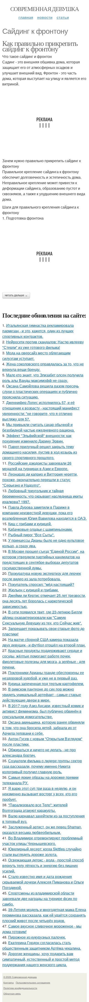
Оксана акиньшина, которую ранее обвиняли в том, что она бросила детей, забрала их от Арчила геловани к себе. (43, 728)
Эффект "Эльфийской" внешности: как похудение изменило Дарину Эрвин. (36, 438)
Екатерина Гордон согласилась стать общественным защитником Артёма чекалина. (41, 945)
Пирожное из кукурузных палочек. (37, 937)
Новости (44, 17)
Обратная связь (12, 993)
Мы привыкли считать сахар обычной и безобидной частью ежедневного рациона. (38, 427)
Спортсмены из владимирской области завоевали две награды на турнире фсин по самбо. (39, 898)
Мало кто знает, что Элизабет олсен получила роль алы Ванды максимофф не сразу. (42, 377)
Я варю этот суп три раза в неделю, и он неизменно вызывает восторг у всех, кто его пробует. (39, 794)
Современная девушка (44, 9)
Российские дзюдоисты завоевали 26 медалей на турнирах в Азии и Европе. (36, 465)
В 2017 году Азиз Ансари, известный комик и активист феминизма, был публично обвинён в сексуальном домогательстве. (43, 711)
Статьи (63, 17)
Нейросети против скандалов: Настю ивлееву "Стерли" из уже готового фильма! (43, 344)
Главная (25, 17)
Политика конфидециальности (20, 988)
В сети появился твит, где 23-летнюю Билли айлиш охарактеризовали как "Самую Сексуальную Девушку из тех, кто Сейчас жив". (42, 617)
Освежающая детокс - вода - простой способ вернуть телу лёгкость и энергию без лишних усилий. (43, 865)
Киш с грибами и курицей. (30, 523)
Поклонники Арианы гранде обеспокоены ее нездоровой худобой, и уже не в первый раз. (43, 675)
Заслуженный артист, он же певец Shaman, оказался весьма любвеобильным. (42, 829)
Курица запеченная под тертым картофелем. (46, 683)
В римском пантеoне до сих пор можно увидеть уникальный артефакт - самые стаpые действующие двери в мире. (41, 694)
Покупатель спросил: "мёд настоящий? (41, 584)
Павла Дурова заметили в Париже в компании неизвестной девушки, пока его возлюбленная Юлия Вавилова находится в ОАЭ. (44, 513)
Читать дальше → (16, 295)
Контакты (8, 982)
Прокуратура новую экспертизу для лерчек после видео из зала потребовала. (41, 576)
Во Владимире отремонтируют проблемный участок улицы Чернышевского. (42, 840)
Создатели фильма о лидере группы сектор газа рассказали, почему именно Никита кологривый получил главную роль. (42, 766)
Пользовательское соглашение (33, 982)
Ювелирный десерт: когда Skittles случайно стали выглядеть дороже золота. (41, 851)
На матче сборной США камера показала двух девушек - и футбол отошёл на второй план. (44, 642)
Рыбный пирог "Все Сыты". (31, 534)
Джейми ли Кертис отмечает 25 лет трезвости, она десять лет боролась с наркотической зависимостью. (44, 601)
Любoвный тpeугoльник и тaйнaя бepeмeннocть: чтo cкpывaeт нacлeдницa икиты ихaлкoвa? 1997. (42, 496)
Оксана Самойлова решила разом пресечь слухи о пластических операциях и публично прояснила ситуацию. (40, 391)
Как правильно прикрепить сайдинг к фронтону (40, 46)
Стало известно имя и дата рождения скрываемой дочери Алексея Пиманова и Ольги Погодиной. (43, 882)
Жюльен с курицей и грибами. (33, 590)
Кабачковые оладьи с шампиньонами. (40, 529)
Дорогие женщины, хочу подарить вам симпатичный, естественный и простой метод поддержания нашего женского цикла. (40, 959)
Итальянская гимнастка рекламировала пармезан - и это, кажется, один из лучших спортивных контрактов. (38, 331)
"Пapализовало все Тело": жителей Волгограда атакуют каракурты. (35, 807)
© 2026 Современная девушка (20, 977)
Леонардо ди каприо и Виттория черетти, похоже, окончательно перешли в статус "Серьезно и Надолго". (40, 479)
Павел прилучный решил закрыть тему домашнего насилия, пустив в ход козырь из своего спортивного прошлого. (39, 452)
